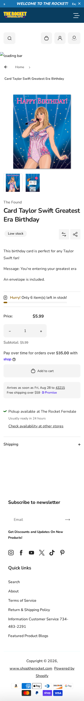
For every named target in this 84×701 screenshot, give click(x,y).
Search (14, 582)
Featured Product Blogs (28, 635)
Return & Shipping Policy (29, 609)
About (13, 591)
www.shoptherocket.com (31, 668)
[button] (79, 3)
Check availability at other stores (35, 426)
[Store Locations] (74, 38)
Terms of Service (22, 600)
